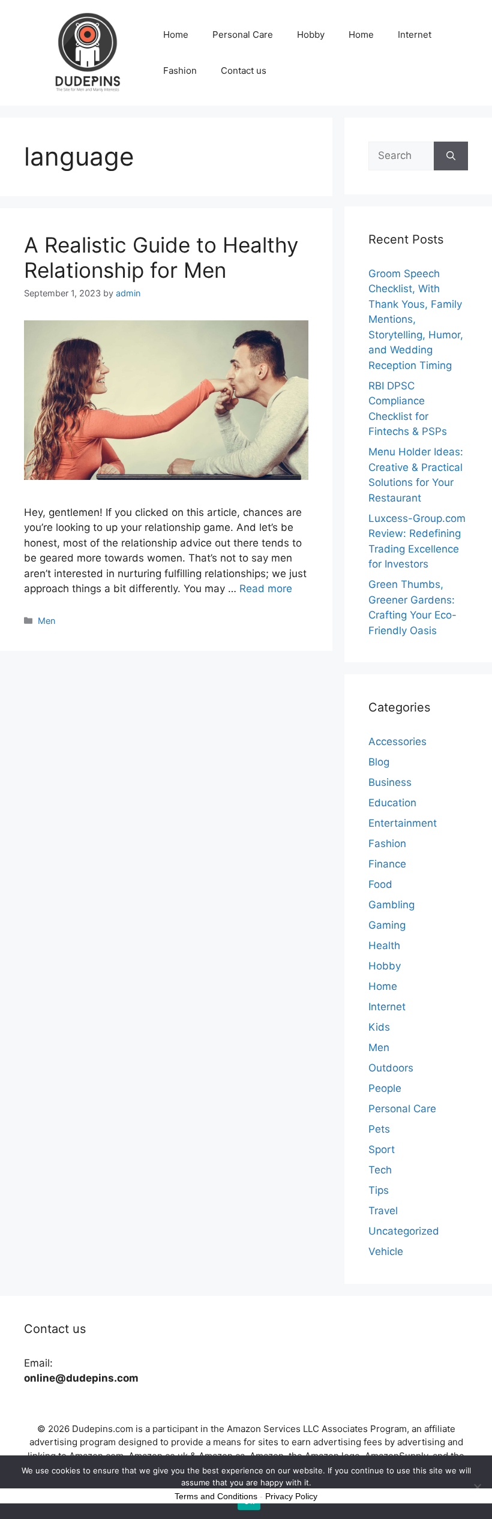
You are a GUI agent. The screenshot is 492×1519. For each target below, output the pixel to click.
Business (390, 782)
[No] (477, 1487)
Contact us (243, 70)
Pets (379, 1129)
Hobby (311, 34)
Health (384, 945)
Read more (265, 589)
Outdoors (390, 1068)
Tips (378, 1190)
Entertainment (402, 823)
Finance (387, 864)
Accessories (397, 742)
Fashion (180, 70)
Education (392, 803)
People (384, 1088)
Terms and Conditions (216, 1496)
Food (380, 884)
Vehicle (385, 1251)
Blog (378, 762)
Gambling (391, 905)
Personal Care (242, 34)
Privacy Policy (291, 1496)
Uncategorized (403, 1231)
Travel (383, 1211)
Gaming (387, 925)
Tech (380, 1170)
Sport (381, 1149)
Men (46, 621)
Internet (414, 34)
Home (175, 34)
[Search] (451, 156)
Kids (379, 1027)
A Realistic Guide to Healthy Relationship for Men (161, 257)
